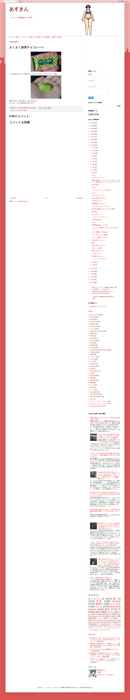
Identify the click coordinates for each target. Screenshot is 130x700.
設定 (91, 378)
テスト (92, 385)
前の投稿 (79, 198)
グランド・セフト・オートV (99, 401)
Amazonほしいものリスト (98, 306)
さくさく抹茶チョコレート (100, 237)
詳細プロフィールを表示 (105, 675)
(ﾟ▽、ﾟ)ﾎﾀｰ (58, 37)
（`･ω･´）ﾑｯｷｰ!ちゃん (99, 259)
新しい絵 (51, 37)
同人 (91, 399)
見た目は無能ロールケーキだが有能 (103, 209)
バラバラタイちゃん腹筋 (99, 234)
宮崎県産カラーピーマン (99, 203)
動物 (91, 382)
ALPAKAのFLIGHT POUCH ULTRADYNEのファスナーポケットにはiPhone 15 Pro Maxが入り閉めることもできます (105, 494)
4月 (93, 170)
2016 (92, 271)
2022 (92, 134)
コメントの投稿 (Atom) (20, 201)
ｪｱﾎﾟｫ (94, 222)
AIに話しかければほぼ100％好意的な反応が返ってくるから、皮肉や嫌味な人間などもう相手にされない (105, 455)
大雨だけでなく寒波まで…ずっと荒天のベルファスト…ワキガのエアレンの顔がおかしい (105, 659)
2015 (92, 274)
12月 (93, 147)
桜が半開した (96, 185)
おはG (94, 193)
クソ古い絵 (43, 37)
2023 (92, 131)
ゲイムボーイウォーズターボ (99, 403)
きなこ (94, 175)
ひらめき (93, 326)
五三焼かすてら (97, 201)
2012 (92, 279)
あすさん (102, 670)
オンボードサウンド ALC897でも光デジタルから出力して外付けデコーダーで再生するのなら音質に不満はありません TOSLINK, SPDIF (105, 543)
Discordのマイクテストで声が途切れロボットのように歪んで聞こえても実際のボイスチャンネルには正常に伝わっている (109, 526)
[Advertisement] (46, 181)
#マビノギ (111, 291)
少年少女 (93, 340)
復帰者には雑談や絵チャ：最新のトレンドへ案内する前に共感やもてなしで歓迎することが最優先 (105, 645)
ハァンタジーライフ (24, 37)
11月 (93, 150)
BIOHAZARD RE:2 (95, 396)
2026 (92, 123)
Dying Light (93, 392)
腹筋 (21, 17)
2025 (92, 125)
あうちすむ (35, 37)
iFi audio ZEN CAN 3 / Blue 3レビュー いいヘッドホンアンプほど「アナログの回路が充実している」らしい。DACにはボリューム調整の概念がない (109, 475)
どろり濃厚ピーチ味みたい (100, 232)
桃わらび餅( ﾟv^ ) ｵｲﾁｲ (99, 198)
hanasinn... (95, 211)
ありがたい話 (94, 315)
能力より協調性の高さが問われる (100, 578)
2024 (92, 128)
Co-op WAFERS (96, 219)
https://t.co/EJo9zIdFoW (100, 291)
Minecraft (93, 375)
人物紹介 (93, 352)
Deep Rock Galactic (96, 331)
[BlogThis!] (45, 108)
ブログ (92, 359)
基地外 (92, 324)
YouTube (93, 321)
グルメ (17, 110)
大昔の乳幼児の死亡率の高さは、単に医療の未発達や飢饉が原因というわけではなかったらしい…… (105, 511)
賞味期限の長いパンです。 (100, 225)
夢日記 (92, 364)
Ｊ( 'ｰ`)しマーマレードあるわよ (102, 190)
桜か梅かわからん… (98, 256)
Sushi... (94, 187)
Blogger (90, 687)
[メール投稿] (39, 107)
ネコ (91, 361)
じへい (92, 389)
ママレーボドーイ (97, 178)
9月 (93, 156)
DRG (30, 17)
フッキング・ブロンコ (99, 217)
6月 (93, 164)
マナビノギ (13, 37)
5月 (93, 167)
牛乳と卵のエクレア (98, 245)
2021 (92, 137)
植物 (91, 354)
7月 (93, 161)
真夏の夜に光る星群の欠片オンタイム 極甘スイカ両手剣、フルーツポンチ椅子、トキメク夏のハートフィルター (105, 654)
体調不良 (93, 380)
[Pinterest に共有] (50, 108)
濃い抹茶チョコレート (99, 240)
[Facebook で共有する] (48, 108)
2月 (93, 262)
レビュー (93, 357)
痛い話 (92, 317)
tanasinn (92, 366)
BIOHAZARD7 (94, 394)
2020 (92, 139)
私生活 (92, 347)
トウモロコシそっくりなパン (101, 206)
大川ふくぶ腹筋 (97, 248)
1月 (93, 265)
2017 (92, 268)
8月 (93, 159)
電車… (94, 243)
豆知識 (92, 345)
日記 (91, 343)
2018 (92, 145)
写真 (24, 110)
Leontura (73, 687)
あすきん (19, 9)
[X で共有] (47, 108)
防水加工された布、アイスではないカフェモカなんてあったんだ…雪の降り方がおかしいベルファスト (105, 639)
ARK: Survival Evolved (96, 406)
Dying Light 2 (94, 371)
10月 (93, 153)
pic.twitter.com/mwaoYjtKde (101, 293)
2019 (92, 142)
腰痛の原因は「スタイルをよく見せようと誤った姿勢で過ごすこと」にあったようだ (106, 181)
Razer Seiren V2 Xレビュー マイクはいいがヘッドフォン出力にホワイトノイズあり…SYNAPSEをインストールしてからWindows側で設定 (109, 561)
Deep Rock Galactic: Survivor (99, 350)
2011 (92, 282)
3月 (93, 172)
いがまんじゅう (97, 253)
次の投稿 (13, 198)
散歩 (91, 387)
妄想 (91, 368)
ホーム (46, 198)
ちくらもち (95, 214)
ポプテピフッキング (98, 195)
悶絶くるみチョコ (97, 251)
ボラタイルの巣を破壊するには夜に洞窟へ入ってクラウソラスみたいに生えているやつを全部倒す (108, 436)
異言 (21, 110)
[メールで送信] (43, 108)
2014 (92, 277)
